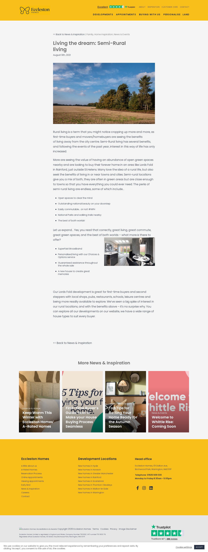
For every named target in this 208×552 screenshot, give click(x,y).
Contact (184, 7)
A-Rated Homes (29, 469)
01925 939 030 (154, 475)
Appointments (126, 14)
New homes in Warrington (91, 492)
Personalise (172, 14)
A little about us (29, 465)
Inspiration (154, 7)
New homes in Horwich (89, 469)
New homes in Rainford (89, 477)
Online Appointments (32, 477)
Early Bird (25, 485)
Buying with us (149, 14)
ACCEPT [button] (199, 547)
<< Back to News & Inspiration (69, 34)
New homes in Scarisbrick (91, 481)
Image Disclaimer (128, 529)
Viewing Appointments (32, 481)
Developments (103, 14)
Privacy (113, 529)
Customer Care (170, 7)
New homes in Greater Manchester (95, 473)
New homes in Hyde (88, 465)
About (142, 7)
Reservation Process (31, 473)
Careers (25, 492)
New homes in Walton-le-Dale (93, 488)
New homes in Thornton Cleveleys (95, 485)
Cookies (104, 529)
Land (186, 14)
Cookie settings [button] (184, 547)
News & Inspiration (30, 488)
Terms (96, 529)
